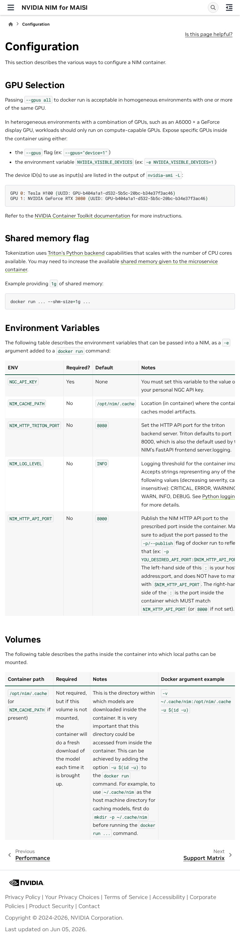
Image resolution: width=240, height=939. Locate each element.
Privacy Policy (22, 897)
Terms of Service (126, 897)
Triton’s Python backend (76, 253)
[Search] (213, 7)
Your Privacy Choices (72, 897)
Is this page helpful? (208, 34)
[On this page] (229, 7)
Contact (89, 906)
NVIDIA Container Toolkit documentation (82, 215)
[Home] (10, 24)
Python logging (220, 496)
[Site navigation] (11, 7)
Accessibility (168, 897)
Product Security (51, 906)
